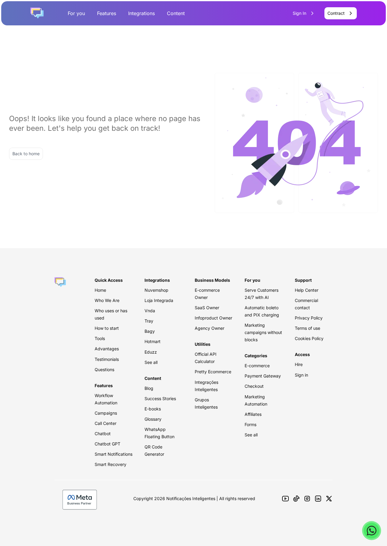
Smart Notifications (113, 454)
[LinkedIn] (318, 498)
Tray (149, 320)
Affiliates (253, 414)
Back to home (26, 153)
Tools (100, 338)
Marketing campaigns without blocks (263, 332)
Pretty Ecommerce (213, 371)
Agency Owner (209, 328)
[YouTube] (285, 498)
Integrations (141, 13)
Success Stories (160, 398)
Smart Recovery (110, 464)
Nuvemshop (156, 290)
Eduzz (151, 352)
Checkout (254, 386)
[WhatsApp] (371, 530)
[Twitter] (329, 498)
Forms (250, 424)
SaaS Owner (207, 307)
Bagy (150, 331)
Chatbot (103, 433)
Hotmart (153, 341)
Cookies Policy (309, 338)
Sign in (301, 374)
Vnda (150, 310)
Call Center (105, 423)
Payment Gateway (263, 375)
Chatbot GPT (107, 443)
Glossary (153, 419)
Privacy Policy (309, 317)
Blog (149, 388)
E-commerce (257, 365)
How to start (107, 328)
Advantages (107, 348)
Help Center (306, 290)
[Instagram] (307, 498)
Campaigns (106, 413)
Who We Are (107, 300)
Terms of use (307, 328)
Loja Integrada (159, 300)
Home (100, 290)
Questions (104, 369)
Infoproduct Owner (213, 317)
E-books (153, 408)
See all (151, 362)
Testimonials (107, 359)
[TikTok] (296, 498)
